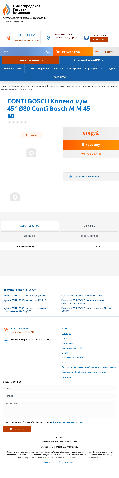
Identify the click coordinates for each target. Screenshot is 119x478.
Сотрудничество (67, 461)
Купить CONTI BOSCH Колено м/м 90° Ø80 (25, 295)
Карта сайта (49, 461)
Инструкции (74, 68)
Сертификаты (93, 68)
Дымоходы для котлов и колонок (27, 86)
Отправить (17, 428)
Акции (30, 68)
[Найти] (48, 51)
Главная (4, 86)
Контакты (60, 77)
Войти (108, 51)
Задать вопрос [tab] (89, 235)
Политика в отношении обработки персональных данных (89, 367)
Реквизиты (66, 376)
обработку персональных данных (67, 422)
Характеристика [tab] (30, 225)
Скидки (110, 68)
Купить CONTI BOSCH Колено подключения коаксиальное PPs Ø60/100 (26, 310)
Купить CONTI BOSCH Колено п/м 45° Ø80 (82, 295)
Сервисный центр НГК (72, 348)
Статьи (58, 68)
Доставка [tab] (29, 235)
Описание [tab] (89, 225)
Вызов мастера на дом (73, 357)
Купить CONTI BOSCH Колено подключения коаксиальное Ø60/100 (83, 302)
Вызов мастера (13, 68)
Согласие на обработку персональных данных (84, 372)
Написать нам (99, 39)
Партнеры (44, 68)
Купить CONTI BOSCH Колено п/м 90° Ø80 (25, 300)
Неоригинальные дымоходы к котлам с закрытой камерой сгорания (81, 86)
